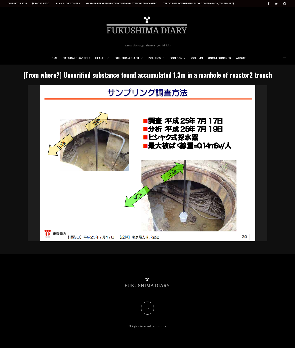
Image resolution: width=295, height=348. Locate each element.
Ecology (176, 58)
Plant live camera (68, 3)
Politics (154, 58)
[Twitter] (276, 3)
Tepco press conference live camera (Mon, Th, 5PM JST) (198, 3)
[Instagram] (285, 3)
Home (53, 58)
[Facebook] (268, 3)
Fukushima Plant (127, 58)
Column (197, 58)
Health (100, 58)
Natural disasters (76, 58)
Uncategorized (219, 58)
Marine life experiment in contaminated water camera (121, 3)
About (241, 58)
